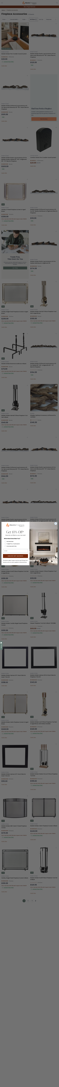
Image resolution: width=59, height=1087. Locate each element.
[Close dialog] (55, 523)
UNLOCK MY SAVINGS (15, 556)
